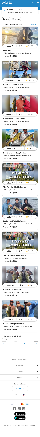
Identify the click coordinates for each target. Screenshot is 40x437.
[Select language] (23, 394)
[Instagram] (23, 409)
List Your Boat (20, 388)
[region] (20, 46)
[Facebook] (14, 409)
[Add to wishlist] (36, 29)
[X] (19, 409)
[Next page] (36, 343)
